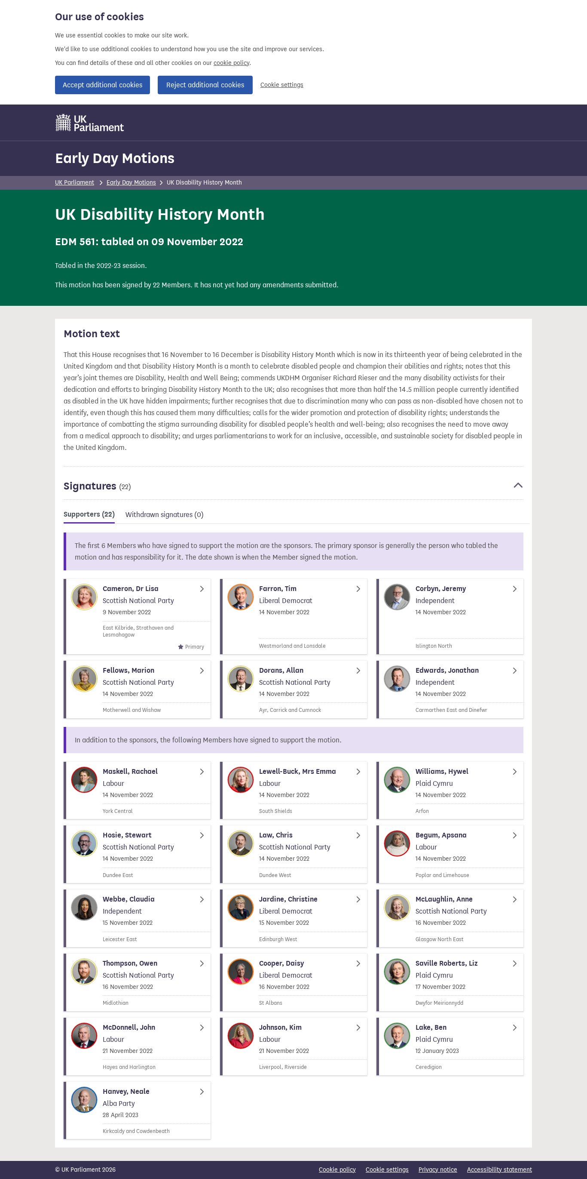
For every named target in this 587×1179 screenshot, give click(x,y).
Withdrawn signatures (164, 515)
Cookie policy (337, 1169)
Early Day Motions (114, 158)
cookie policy (231, 63)
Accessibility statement (499, 1169)
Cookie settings (281, 85)
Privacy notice (438, 1169)
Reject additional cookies (205, 85)
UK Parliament (74, 182)
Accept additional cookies (102, 85)
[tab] (89, 516)
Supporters (89, 514)
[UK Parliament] (90, 122)
